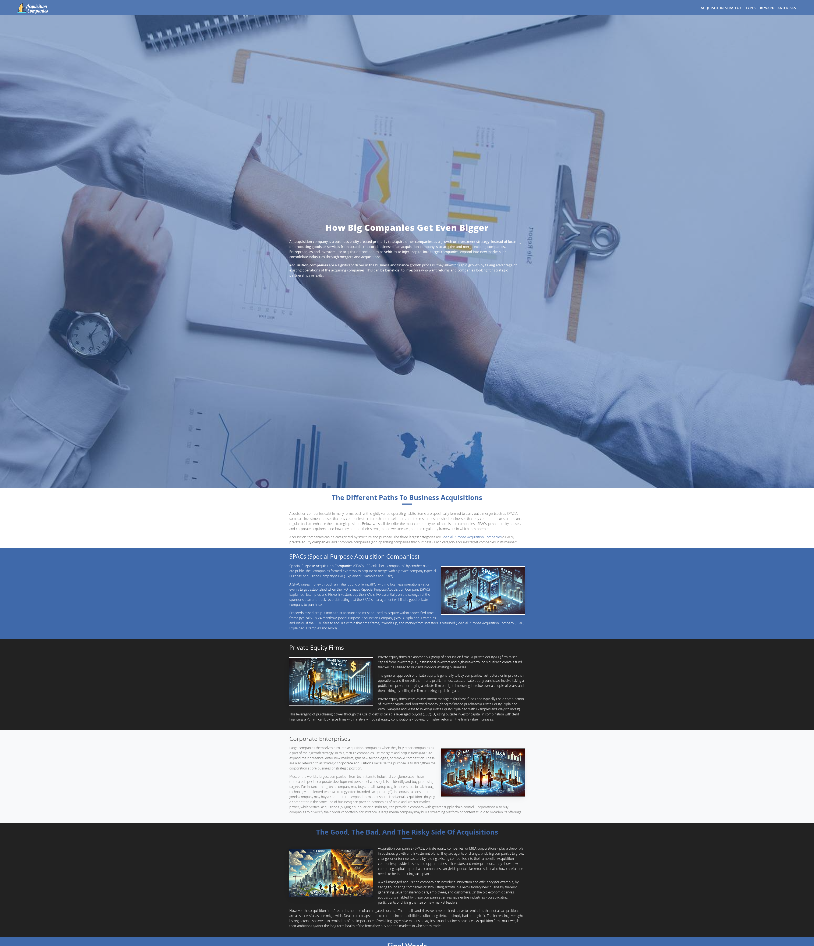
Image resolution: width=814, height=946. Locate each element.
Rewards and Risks (778, 8)
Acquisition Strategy (721, 8)
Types (751, 8)
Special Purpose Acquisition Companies (472, 537)
